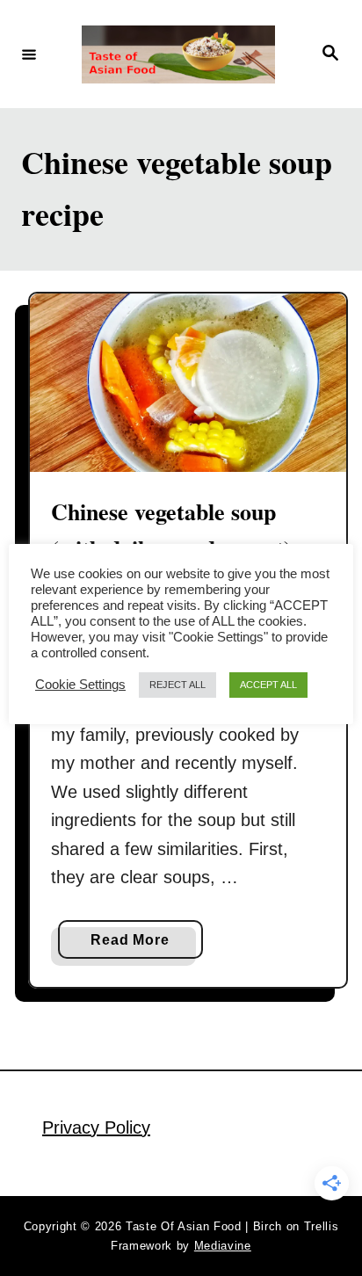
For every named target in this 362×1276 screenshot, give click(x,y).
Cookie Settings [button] (80, 685)
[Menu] (29, 53)
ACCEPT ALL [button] (268, 684)
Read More (134, 945)
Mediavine (222, 1245)
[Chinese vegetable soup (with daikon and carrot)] (188, 383)
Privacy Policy (96, 1127)
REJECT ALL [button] (177, 684)
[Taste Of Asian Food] (178, 54)
